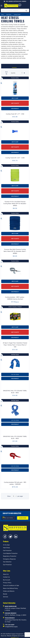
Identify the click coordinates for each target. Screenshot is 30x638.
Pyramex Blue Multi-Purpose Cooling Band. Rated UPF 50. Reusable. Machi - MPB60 (15, 251)
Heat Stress (8, 14)
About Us (6, 574)
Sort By (6, 73)
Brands (5, 594)
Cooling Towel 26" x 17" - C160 (15, 114)
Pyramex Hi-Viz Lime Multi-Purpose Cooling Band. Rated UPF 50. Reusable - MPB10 (15, 203)
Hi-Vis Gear (6, 545)
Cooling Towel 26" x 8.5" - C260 (15, 158)
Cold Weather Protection (10, 553)
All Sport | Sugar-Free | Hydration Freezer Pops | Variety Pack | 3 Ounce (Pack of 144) (15, 345)
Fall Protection (7, 550)
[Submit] (26, 10)
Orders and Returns (8, 591)
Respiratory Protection (9, 556)
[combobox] (15, 10)
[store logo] (11, 6)
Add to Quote (15, 103)
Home (2, 14)
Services (5, 596)
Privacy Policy (7, 582)
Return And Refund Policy (10, 588)
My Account (6, 580)
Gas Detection (7, 562)
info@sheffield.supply (11, 626)
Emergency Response (9, 559)
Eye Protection (7, 564)
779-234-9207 (9, 624)
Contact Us (6, 577)
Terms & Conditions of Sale (11, 585)
